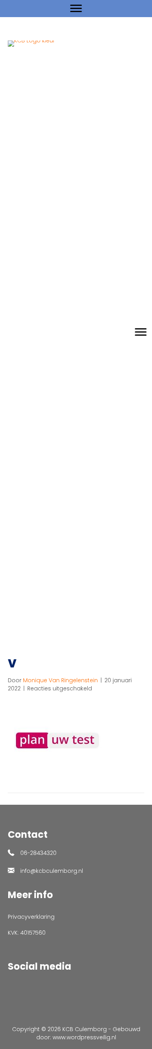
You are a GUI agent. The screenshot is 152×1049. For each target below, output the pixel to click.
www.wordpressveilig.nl (84, 1037)
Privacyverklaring (31, 917)
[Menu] (76, 8)
